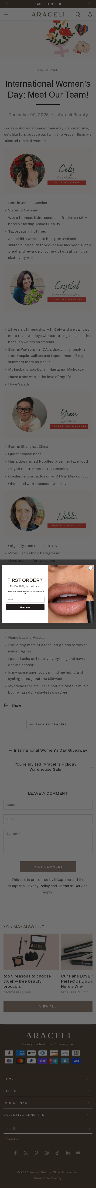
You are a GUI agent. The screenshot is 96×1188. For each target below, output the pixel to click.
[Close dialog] (91, 568)
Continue (25, 607)
